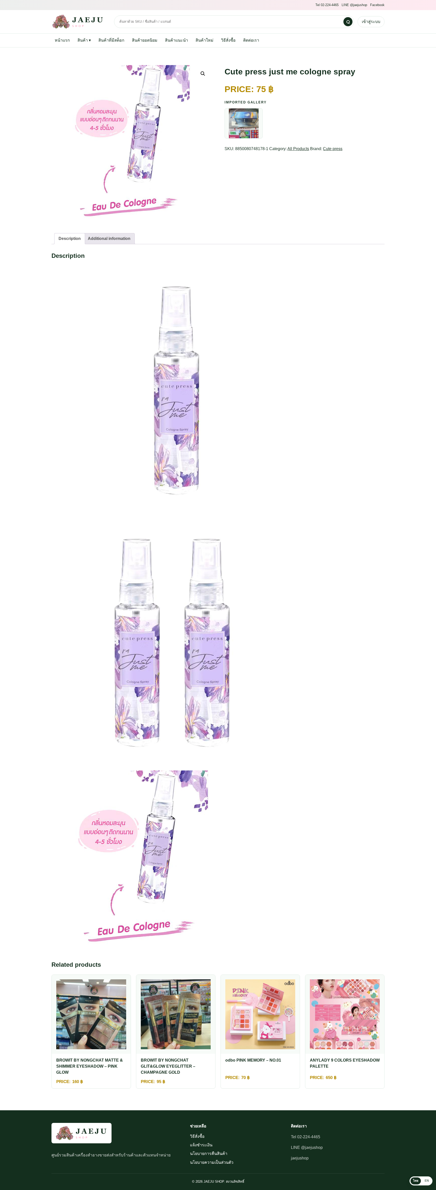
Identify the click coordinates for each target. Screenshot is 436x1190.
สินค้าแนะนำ (176, 40)
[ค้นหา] (347, 21)
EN (427, 1180)
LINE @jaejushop (354, 5)
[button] (202, 73)
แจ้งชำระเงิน (201, 1145)
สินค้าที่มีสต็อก (111, 40)
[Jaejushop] (79, 22)
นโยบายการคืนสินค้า (208, 1153)
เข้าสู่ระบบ (371, 21)
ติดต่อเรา (251, 40)
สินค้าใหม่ (204, 40)
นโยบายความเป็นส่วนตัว (211, 1162)
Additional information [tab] (109, 238)
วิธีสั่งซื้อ (228, 40)
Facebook (377, 5)
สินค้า (84, 40)
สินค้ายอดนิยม (144, 40)
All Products (298, 149)
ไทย (415, 1180)
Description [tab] (70, 238)
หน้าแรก (62, 40)
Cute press (332, 149)
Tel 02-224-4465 (327, 5)
